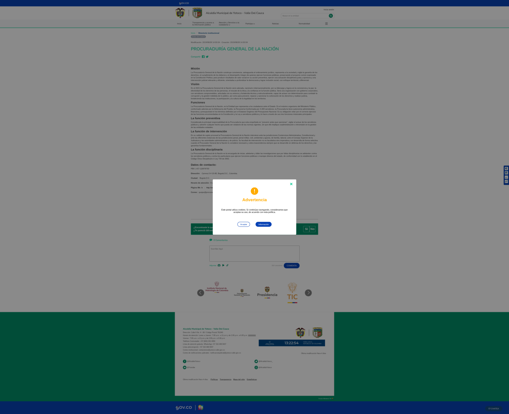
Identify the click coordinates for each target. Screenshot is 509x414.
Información (263, 224)
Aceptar (243, 224)
